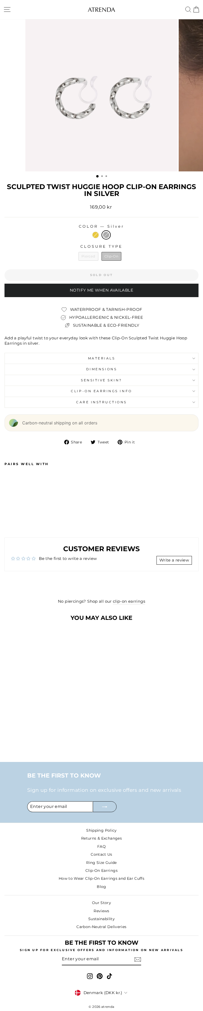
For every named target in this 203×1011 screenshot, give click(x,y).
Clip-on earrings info (101, 391)
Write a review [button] (174, 560)
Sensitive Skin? (101, 380)
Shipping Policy (101, 830)
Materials (101, 358)
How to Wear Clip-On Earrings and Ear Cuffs (101, 878)
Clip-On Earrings (101, 870)
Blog (101, 886)
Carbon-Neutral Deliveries (101, 927)
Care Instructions (101, 402)
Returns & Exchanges (101, 838)
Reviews (101, 911)
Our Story (101, 903)
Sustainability (101, 919)
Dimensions (101, 369)
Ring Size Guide (101, 862)
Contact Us (101, 854)
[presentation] (81, 518)
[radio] (95, 235)
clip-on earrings (129, 601)
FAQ (101, 846)
